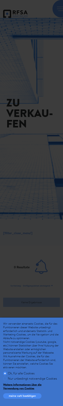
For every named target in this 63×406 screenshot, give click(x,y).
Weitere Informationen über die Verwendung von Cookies (22, 386)
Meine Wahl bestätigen (22, 396)
